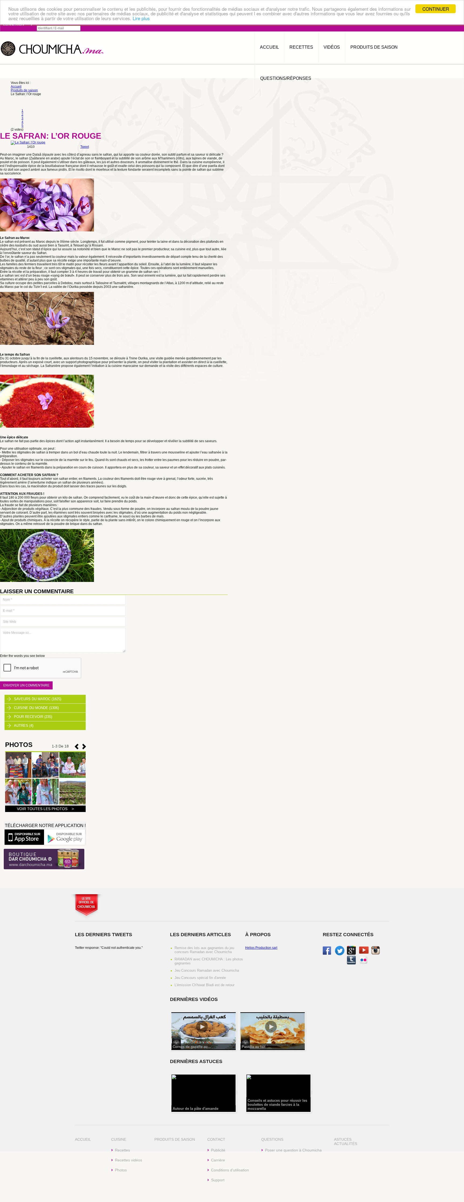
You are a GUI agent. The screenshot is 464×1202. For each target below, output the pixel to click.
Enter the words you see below (22, 656)
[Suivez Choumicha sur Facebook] (327, 954)
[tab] (45, 699)
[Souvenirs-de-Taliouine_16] (45, 777)
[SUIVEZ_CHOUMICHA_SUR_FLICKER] (363, 963)
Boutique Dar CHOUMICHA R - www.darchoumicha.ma (44, 859)
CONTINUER (435, 8)
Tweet (84, 147)
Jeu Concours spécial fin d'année (200, 978)
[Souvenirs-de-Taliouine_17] (18, 777)
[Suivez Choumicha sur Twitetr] (340, 954)
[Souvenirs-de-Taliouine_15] (72, 777)
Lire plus (141, 18)
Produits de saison (374, 47)
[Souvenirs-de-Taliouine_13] (45, 803)
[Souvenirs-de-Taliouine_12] (72, 803)
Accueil (269, 47)
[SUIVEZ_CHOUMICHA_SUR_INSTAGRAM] (375, 954)
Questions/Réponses (285, 78)
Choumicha (52, 48)
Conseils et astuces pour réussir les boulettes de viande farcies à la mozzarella (277, 1105)
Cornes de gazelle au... (192, 1047)
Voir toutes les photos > (45, 809)
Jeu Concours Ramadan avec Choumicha (207, 970)
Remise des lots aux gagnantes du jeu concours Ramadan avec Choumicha (204, 950)
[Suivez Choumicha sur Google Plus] (351, 954)
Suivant (76, 746)
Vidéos (332, 47)
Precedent (84, 746)
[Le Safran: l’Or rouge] (28, 142)
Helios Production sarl (261, 948)
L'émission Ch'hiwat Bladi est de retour (204, 985)
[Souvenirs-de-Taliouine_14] (18, 803)
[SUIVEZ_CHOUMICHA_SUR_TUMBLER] (351, 963)
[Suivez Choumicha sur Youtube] (364, 952)
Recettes (301, 47)
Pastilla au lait (253, 1047)
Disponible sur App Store (24, 836)
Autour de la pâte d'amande (195, 1109)
